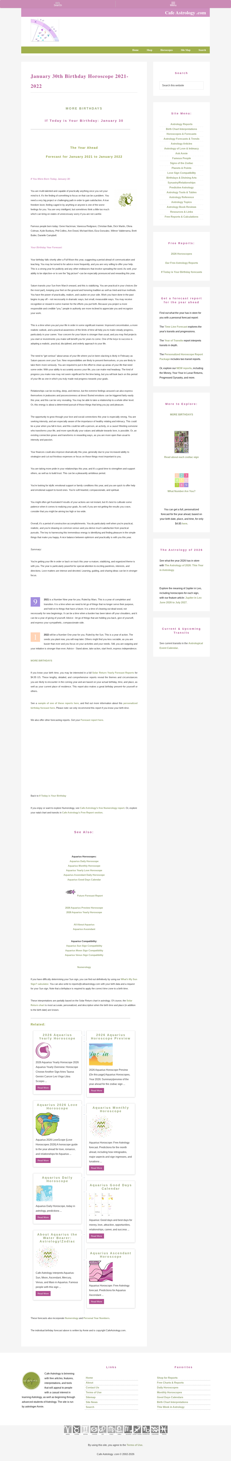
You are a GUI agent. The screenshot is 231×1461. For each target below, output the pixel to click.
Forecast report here (92, 720)
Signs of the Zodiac (181, 163)
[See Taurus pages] (76, 1436)
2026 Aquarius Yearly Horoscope (84, 912)
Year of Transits (174, 340)
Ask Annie (181, 153)
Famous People (181, 158)
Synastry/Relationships (181, 182)
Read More (43, 1087)
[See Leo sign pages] (103, 1436)
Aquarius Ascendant (84, 929)
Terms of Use (94, 1392)
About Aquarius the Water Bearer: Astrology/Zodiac (57, 1238)
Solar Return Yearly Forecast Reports (113, 672)
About (89, 1382)
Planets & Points (181, 168)
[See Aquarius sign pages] (155, 1436)
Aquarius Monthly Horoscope (84, 865)
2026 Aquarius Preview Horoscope (84, 907)
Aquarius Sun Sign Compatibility (84, 945)
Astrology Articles (181, 143)
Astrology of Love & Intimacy (181, 148)
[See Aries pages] (67, 1436)
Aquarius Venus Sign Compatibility (84, 955)
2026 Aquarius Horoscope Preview (111, 1036)
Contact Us (92, 1387)
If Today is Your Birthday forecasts (181, 272)
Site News (92, 1402)
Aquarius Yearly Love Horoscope (84, 870)
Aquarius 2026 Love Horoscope (57, 1106)
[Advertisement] (84, 758)
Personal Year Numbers (96, 1318)
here (184, 523)
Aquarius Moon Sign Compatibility (84, 950)
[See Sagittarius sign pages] (137, 1436)
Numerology (84, 967)
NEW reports (184, 368)
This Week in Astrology (170, 1407)
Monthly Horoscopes (169, 1392)
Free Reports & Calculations (181, 216)
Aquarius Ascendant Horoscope (111, 1254)
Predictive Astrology (181, 187)
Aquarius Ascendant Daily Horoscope (84, 875)
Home (89, 1377)
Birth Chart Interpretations (181, 129)
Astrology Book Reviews (181, 207)
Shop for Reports (167, 1377)
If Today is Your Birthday (52, 795)
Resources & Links (181, 212)
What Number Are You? (181, 491)
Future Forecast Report (90, 895)
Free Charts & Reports (170, 1382)
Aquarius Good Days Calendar (84, 879)
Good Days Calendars (170, 1397)
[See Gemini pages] (85, 1436)
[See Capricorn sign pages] (146, 1436)
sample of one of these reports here (58, 703)
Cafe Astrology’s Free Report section (82, 812)
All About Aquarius (84, 924)
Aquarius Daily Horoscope (84, 861)
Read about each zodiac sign (181, 457)
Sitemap (91, 1397)
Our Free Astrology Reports (181, 263)
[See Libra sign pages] (119, 1436)
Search (90, 1407)
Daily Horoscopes (167, 1387)
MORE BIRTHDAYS (84, 108)
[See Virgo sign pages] (111, 1436)
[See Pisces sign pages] (164, 1436)
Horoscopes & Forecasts (181, 134)
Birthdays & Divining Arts (181, 177)
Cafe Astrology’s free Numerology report (102, 808)
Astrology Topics (181, 202)
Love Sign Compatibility (181, 173)
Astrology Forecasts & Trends (181, 138)
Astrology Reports (181, 124)
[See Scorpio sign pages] (128, 1436)
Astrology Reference (181, 197)
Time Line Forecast (176, 326)
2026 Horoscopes (181, 253)
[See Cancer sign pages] (94, 1436)
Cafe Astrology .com (54, 29)
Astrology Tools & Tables (182, 192)
